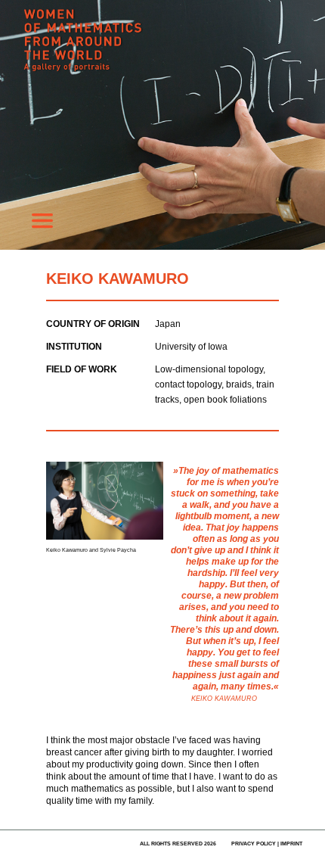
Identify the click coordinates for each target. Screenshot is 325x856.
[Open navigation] (42, 225)
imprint (291, 843)
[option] (162, 125)
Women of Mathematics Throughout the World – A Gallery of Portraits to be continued (136, 49)
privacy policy (253, 843)
